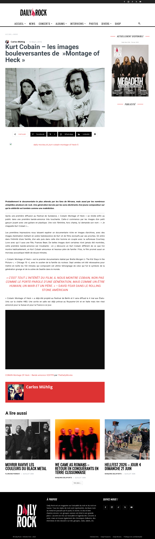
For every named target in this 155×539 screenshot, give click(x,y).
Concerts (44, 23)
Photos (93, 23)
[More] (94, 134)
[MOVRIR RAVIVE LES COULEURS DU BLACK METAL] (27, 439)
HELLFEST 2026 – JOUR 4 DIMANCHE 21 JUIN (123, 466)
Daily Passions (106, 537)
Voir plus (77, 483)
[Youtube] (140, 1)
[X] (136, 1)
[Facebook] (124, 1)
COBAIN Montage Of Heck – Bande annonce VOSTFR (29, 375)
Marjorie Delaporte (63, 477)
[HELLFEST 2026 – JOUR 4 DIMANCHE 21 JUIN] (127, 439)
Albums (60, 23)
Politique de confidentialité (133, 537)
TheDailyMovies (65, 375)
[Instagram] (128, 1)
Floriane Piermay (12, 474)
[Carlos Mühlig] (7, 42)
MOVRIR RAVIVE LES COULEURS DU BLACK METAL (25, 466)
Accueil (19, 23)
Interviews (77, 23)
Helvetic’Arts (94, 537)
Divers (105, 23)
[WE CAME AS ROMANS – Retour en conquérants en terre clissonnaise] (77, 439)
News (32, 23)
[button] (139, 24)
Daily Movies (117, 537)
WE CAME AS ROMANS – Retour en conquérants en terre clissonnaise (76, 468)
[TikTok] (132, 1)
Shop (118, 23)
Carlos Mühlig (18, 42)
